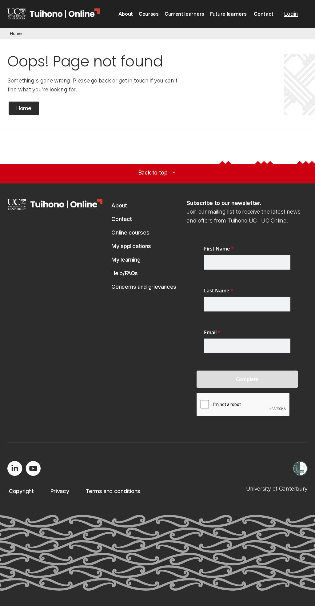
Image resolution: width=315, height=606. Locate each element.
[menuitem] (125, 14)
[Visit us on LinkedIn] (14, 468)
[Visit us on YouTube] (33, 468)
